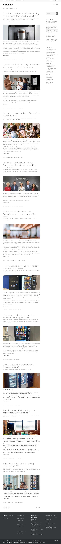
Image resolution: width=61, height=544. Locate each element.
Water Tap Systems (50, 52)
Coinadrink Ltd (5, 0)
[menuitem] (54, 3)
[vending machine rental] (21, 282)
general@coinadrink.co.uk (50, 523)
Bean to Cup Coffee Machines (22, 117)
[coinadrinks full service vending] (21, 380)
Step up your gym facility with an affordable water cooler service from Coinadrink (51, 41)
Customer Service (7, 321)
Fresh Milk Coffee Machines (13, 119)
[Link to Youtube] (57, 1)
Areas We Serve (20, 533)
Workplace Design (19, 218)
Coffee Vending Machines (8, 71)
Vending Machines (11, 19)
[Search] (54, 3)
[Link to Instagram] (53, 1)
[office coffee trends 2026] (21, 130)
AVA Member (33, 519)
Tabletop (18, 522)
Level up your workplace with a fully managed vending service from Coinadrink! (52, 31)
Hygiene (4, 322)
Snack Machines (29, 171)
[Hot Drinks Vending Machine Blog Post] (21, 82)
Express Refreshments (20, 0)
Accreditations (49, 76)
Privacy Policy (5, 518)
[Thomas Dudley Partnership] (21, 183)
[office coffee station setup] (21, 427)
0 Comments (14, 107)
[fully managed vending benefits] (21, 333)
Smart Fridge (15, 319)
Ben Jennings (22, 260)
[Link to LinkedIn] (50, 1)
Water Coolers (6, 172)
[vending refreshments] (21, 32)
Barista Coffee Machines (21, 524)
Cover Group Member (35, 520)
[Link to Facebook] (52, 1)
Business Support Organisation (37, 531)
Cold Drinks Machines (8, 169)
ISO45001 (40, 521)
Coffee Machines (20, 520)
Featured (12, 21)
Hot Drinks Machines (20, 19)
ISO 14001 (36, 521)
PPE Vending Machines (21, 531)
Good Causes (49, 84)
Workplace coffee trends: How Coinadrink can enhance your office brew (19, 214)
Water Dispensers (20, 528)
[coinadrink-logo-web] (11, 4)
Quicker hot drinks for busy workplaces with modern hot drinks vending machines (21, 67)
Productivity (17, 21)
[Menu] (56, 3)
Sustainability (6, 21)
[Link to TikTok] (55, 1)
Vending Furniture (20, 526)
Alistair (21, 107)
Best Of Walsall (34, 533)
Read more (5, 55)
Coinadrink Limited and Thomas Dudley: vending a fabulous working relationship (19, 165)
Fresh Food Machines (30, 19)
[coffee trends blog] (21, 231)
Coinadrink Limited (31, 345)
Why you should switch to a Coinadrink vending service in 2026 (51, 22)
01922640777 (48, 521)
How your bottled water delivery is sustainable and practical (51, 36)
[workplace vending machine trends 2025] (21, 482)
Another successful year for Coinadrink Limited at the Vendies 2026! (51, 27)
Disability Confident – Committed (37, 534)
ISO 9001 (32, 521)
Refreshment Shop (12, 0)
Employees (48, 63)
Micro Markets (17, 471)
